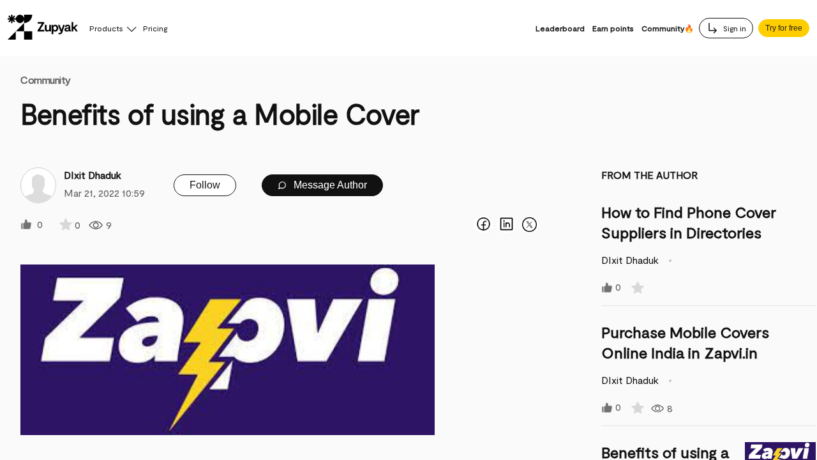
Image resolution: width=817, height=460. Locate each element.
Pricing (155, 28)
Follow (205, 185)
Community (45, 79)
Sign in (733, 28)
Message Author (329, 185)
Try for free (783, 28)
